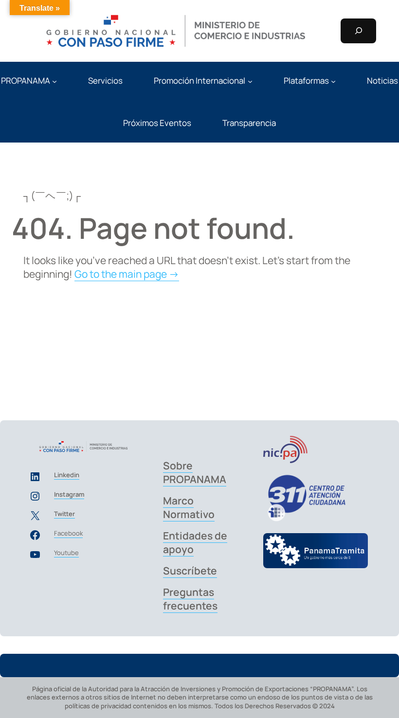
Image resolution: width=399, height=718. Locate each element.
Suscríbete (190, 570)
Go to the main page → (126, 274)
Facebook (68, 533)
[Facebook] (35, 535)
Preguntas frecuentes (190, 598)
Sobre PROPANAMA (194, 472)
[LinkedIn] (35, 477)
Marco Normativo (189, 507)
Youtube (66, 552)
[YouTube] (35, 554)
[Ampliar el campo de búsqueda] (358, 31)
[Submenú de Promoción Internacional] (250, 80)
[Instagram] (35, 496)
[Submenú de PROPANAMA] (54, 80)
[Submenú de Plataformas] (333, 80)
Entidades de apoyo (195, 542)
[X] (35, 515)
